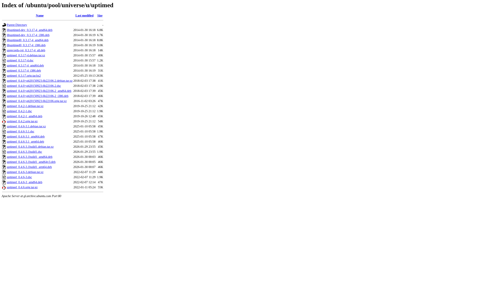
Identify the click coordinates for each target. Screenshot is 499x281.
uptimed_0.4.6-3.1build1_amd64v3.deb (31, 162)
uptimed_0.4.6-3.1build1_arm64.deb (29, 167)
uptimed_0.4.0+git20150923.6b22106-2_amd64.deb (39, 90)
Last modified (84, 15)
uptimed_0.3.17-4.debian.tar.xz (26, 55)
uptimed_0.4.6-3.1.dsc (20, 131)
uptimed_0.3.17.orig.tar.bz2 (24, 75)
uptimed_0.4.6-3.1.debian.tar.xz (26, 126)
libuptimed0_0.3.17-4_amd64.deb (28, 40)
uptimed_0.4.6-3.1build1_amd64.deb (29, 156)
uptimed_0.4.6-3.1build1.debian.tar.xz (30, 146)
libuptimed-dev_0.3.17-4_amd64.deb (29, 30)
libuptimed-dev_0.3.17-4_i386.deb (28, 35)
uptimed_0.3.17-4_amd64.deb (25, 65)
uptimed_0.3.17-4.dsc (20, 60)
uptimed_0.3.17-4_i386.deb (24, 70)
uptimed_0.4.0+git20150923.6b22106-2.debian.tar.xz (40, 80)
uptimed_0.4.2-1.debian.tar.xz (25, 106)
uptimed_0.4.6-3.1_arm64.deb (25, 141)
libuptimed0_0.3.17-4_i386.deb (26, 45)
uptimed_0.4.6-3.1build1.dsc (24, 151)
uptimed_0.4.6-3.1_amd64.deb (26, 136)
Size (100, 15)
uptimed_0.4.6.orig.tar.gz (22, 187)
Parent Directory (17, 25)
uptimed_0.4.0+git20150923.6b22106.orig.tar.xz (37, 101)
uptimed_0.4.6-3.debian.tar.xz (25, 172)
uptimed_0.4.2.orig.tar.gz (22, 121)
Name (40, 15)
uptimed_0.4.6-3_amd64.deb (24, 182)
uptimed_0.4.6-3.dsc (19, 177)
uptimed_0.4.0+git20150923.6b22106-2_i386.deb (37, 96)
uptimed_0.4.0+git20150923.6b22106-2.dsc (34, 85)
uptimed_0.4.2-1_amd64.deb (24, 116)
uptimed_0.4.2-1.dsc (19, 111)
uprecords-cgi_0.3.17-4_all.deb (26, 50)
